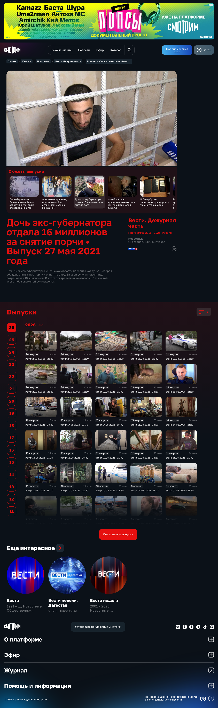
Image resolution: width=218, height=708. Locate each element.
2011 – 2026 (152, 232)
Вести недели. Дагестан (63, 602)
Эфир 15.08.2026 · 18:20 (144, 424)
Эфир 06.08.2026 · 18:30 (109, 523)
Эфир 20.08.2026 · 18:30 (74, 391)
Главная (12, 61)
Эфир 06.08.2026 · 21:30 (74, 523)
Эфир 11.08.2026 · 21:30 (179, 457)
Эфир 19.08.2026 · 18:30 (144, 391)
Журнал (15, 670)
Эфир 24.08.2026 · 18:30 (74, 358)
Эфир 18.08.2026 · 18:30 (39, 424)
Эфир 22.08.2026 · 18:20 (109, 358)
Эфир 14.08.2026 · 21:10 (179, 424)
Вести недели (104, 600)
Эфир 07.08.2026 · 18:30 (39, 523)
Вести (13, 600)
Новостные (135, 238)
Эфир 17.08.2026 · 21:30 (74, 424)
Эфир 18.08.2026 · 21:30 (180, 391)
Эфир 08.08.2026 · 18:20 (144, 490)
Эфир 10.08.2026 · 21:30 (74, 490)
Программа (43, 61)
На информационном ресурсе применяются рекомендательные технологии (171, 698)
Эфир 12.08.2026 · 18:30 (144, 457)
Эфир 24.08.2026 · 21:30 (39, 358)
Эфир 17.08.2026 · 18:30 (109, 424)
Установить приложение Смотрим (98, 626)
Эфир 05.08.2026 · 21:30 (144, 523)
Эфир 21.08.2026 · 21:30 (144, 358)
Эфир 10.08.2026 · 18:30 (109, 490)
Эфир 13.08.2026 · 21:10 (39, 457)
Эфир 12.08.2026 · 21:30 (109, 457)
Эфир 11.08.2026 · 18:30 (39, 490)
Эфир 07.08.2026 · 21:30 (180, 490)
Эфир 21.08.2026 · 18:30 (180, 358)
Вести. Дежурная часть (68, 61)
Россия (167, 232)
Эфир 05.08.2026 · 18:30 (180, 523)
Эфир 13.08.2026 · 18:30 (74, 457)
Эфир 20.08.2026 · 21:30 (39, 391)
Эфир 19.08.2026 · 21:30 (109, 391)
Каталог (26, 61)
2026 (41, 325)
